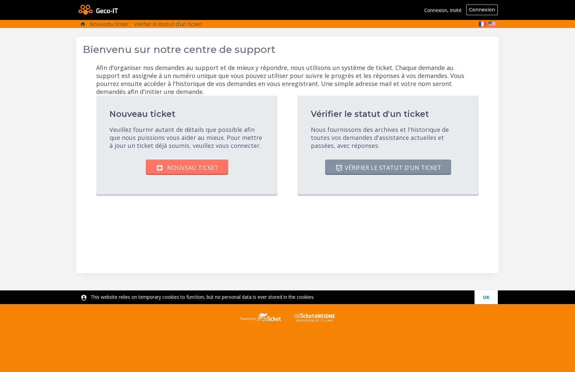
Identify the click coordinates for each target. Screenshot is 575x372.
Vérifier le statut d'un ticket (168, 24)
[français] (482, 24)
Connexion (482, 10)
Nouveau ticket (109, 24)
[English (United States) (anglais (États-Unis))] (492, 24)
